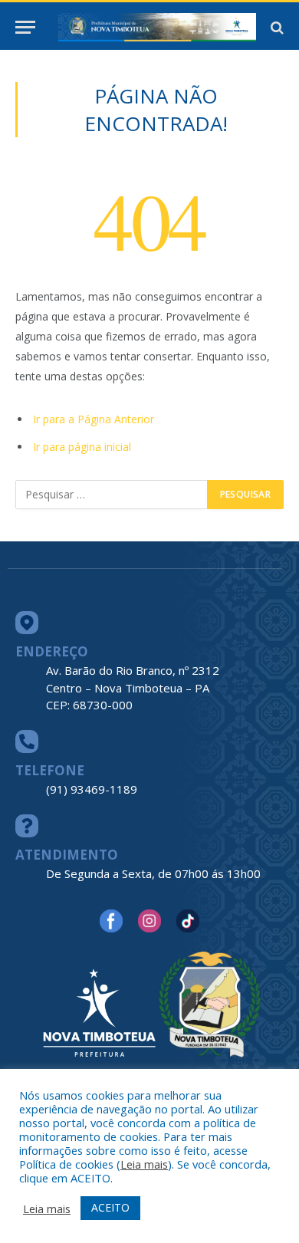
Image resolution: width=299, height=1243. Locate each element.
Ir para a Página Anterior (93, 419)
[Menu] (25, 27)
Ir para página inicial (82, 446)
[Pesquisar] (276, 27)
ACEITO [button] (110, 1207)
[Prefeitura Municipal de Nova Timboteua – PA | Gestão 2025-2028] (157, 27)
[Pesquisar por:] (112, 494)
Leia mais (144, 1164)
